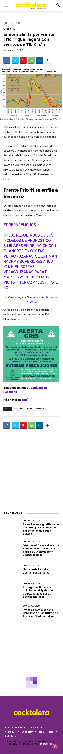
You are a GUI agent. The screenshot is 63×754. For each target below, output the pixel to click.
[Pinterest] (23, 60)
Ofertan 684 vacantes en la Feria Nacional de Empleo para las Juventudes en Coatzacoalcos (41, 550)
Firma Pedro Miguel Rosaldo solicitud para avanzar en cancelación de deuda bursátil (41, 529)
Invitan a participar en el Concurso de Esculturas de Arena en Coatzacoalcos (40, 613)
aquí (24, 399)
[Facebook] (7, 60)
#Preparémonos (20, 224)
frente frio (18, 408)
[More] (47, 60)
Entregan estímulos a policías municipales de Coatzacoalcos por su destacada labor (38, 592)
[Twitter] (15, 60)
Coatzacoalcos (31, 520)
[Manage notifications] (55, 746)
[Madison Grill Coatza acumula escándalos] (12, 569)
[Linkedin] (39, 60)
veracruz (40, 408)
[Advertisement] (31, 472)
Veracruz (15, 22)
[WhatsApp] (31, 60)
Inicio (6, 22)
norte (29, 408)
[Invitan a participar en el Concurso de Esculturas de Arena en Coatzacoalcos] (12, 611)
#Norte (16, 251)
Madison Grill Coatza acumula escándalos (36, 571)
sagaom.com (47, 744)
